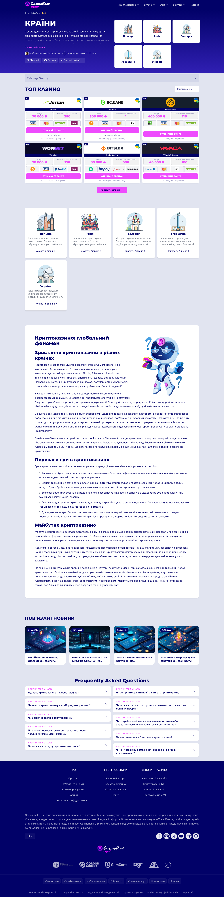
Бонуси (177, 4)
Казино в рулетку (115, 789)
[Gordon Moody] (89, 865)
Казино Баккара (115, 778)
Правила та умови (133, 892)
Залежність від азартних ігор (43, 892)
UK (28, 836)
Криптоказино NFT (154, 784)
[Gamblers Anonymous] (154, 865)
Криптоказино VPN (154, 795)
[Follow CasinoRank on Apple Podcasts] (196, 836)
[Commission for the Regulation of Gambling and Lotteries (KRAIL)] (63, 865)
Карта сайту (189, 892)
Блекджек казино (115, 784)
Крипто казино (127, 4)
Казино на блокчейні (154, 778)
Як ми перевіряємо (73, 789)
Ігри (162, 4)
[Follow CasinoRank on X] (174, 836)
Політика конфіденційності (73, 800)
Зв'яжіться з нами (73, 784)
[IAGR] (138, 865)
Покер (115, 795)
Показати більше (110, 189)
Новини (194, 4)
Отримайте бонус (53, 130)
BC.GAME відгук (112, 135)
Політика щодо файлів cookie (162, 892)
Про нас (73, 778)
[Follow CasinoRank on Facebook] (159, 836)
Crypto (148, 4)
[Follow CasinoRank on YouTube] (181, 836)
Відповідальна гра (74, 892)
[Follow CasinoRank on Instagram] (166, 836)
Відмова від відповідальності (103, 892)
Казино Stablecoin (154, 789)
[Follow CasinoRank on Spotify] (189, 836)
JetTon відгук (53, 135)
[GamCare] (116, 865)
